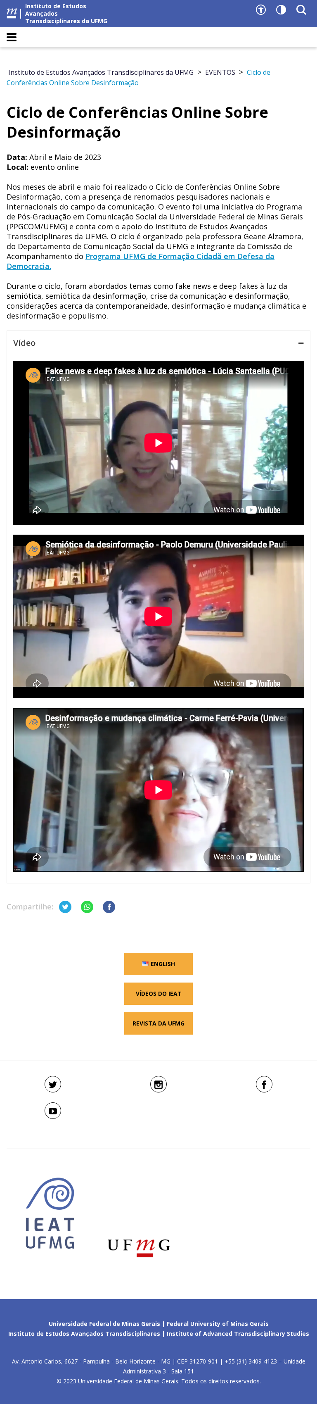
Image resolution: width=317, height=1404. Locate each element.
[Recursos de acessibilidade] (261, 10)
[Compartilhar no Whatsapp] (87, 907)
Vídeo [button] (24, 342)
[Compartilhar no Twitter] (65, 907)
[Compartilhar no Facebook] (109, 907)
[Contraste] (281, 10)
